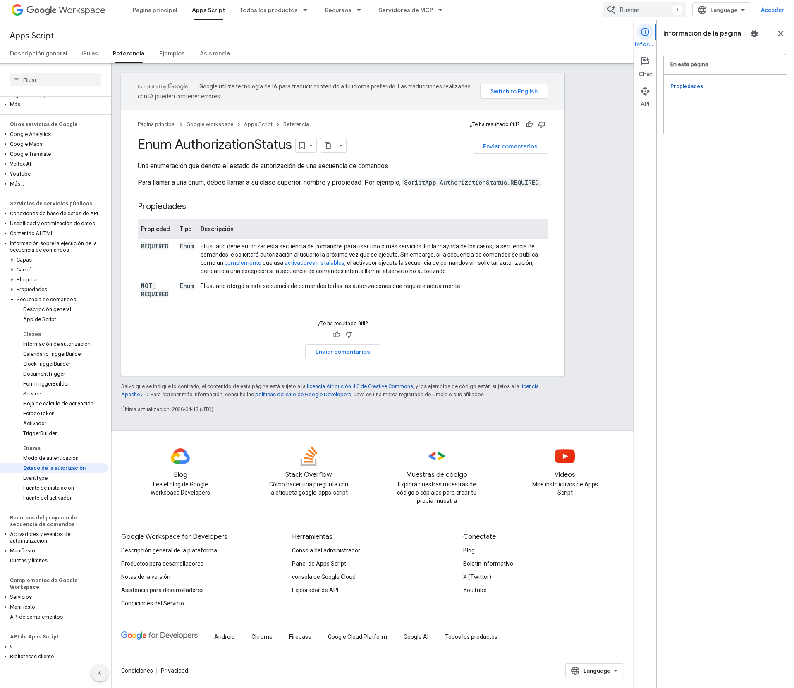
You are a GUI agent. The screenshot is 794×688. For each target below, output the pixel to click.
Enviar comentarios (510, 146)
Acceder (772, 10)
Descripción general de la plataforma (169, 550)
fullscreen (767, 33)
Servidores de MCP (406, 10)
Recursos (338, 10)
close (781, 33)
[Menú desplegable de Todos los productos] (308, 10)
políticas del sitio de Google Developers (303, 394)
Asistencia (215, 53)
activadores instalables (314, 262)
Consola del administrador (326, 550)
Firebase (300, 636)
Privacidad (174, 670)
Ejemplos (172, 53)
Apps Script (208, 10)
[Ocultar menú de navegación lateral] (99, 673)
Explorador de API (315, 590)
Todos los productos (269, 10)
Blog (469, 550)
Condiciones (137, 670)
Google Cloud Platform (357, 636)
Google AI (416, 636)
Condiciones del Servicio (152, 603)
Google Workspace (210, 124)
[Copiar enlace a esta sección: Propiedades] (194, 207)
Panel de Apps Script (319, 563)
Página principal (155, 10)
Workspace (82, 10)
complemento (243, 262)
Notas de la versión (145, 577)
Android (224, 636)
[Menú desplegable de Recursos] (361, 10)
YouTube (475, 590)
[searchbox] (55, 79)
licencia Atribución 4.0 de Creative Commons (360, 386)
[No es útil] (542, 124)
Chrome (262, 636)
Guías (90, 53)
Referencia (128, 53)
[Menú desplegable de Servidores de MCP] (443, 10)
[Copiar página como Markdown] (327, 145)
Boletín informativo (488, 563)
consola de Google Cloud (324, 577)
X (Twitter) (477, 577)
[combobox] (644, 9)
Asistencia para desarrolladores (162, 590)
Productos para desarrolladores (162, 563)
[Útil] (529, 124)
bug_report (754, 33)
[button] (54, 105)
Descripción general (38, 53)
